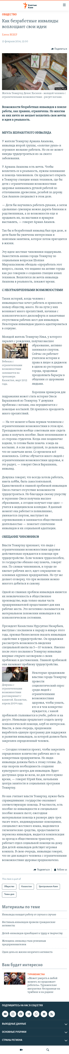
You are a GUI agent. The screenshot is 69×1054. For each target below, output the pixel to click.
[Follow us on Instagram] (13, 1014)
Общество (9, 14)
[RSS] (52, 1014)
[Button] (59, 49)
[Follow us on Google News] (44, 1014)
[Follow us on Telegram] (28, 1014)
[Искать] (48, 1050)
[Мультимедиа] (21, 1050)
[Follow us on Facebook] (21, 1014)
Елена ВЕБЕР (9, 34)
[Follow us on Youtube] (5, 1014)
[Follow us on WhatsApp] (36, 1014)
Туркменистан (36, 974)
